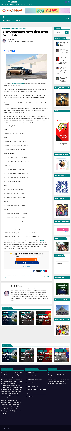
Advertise (18, 4)
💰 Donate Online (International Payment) (26, 263)
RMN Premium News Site (31, 382)
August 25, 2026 (61, 357)
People (5, 314)
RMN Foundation (29, 396)
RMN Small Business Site (31, 386)
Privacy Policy (30, 4)
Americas (58, 260)
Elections (64, 349)
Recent (20, 28)
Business (26, 17)
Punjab (65, 350)
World (24, 28)
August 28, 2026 (26, 357)
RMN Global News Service (31, 372)
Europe (57, 267)
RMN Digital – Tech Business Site (33, 379)
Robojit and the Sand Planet (32, 393)
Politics (16, 17)
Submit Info (12, 4)
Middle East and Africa (61, 271)
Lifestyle (53, 17)
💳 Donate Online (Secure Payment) (26, 260)
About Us (6, 4)
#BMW (18, 41)
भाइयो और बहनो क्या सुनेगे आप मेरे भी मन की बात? (8, 318)
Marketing (16, 28)
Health (34, 17)
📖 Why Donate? (26, 266)
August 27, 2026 (43, 357)
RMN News (11, 39)
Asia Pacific (5, 28)
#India (31, 41)
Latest (12, 312)
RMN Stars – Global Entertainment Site (34, 376)
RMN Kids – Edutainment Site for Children (35, 389)
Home (2, 4)
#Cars (22, 41)
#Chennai (26, 41)
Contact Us (23, 4)
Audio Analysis (7, 312)
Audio (18, 20)
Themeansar (27, 428)
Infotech (44, 17)
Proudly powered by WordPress (7, 428)
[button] (66, 18)
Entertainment (7, 20)
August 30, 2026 (9, 357)
